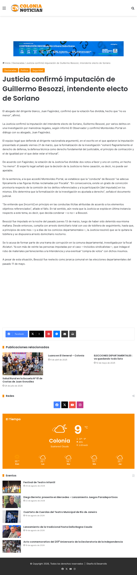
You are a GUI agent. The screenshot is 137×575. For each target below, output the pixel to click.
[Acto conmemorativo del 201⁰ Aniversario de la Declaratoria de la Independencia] (12, 546)
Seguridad (37, 70)
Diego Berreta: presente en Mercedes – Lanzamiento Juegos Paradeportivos (70, 497)
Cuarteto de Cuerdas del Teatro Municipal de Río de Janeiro (60, 512)
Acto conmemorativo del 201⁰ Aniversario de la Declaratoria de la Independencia (73, 541)
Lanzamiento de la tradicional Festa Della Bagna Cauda (57, 527)
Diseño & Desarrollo (97, 563)
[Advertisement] (68, 26)
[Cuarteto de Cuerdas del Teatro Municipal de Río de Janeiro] (12, 516)
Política (24, 70)
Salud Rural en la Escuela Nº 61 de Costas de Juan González (22, 380)
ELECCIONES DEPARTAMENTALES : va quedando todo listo (113, 357)
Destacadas (18, 63)
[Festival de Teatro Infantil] (12, 487)
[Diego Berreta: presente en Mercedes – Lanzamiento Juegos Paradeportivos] (12, 502)
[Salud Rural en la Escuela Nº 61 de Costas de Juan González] (23, 363)
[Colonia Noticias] (27, 8)
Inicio (8, 63)
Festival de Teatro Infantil (39, 482)
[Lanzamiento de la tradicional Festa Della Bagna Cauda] (12, 531)
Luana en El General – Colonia (66, 355)
